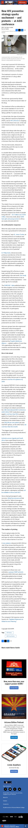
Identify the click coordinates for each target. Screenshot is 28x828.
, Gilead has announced (14, 498)
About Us (5, 797)
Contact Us (5, 804)
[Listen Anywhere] (14, 753)
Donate (23, 2)
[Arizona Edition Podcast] (14, 706)
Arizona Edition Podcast (14, 722)
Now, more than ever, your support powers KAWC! (14, 682)
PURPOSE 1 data (9, 285)
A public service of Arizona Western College (13, 807)
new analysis (7, 543)
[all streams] (26, 826)
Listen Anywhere (14, 765)
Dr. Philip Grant (6, 253)
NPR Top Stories (11, 636)
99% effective (14, 120)
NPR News (9, 632)
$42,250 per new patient (11, 422)
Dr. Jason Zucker (19, 234)
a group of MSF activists (15, 572)
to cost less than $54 (11, 414)
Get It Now (14, 771)
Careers (5, 800)
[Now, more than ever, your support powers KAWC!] (14, 668)
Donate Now (14, 688)
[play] (2, 826)
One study (23, 275)
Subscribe (14, 737)
